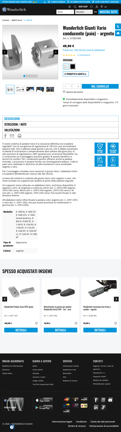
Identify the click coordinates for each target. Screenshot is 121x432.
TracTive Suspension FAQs (43, 384)
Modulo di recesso (70, 381)
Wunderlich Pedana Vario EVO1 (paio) (18, 307)
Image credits (38, 381)
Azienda (36, 373)
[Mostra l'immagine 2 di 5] (27, 76)
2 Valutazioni (84, 55)
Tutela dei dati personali (102, 421)
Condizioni (81, 421)
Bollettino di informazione (12, 366)
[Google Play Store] (43, 407)
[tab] (60, 118)
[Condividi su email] (12, 136)
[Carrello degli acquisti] (117, 6)
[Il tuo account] (96, 6)
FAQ (64, 377)
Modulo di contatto (100, 380)
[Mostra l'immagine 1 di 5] (24, 76)
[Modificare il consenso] (12, 426)
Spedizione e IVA (69, 370)
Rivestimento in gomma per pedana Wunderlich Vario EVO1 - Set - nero (57, 308)
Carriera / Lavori (39, 377)
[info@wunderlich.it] (118, 33)
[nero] (73, 67)
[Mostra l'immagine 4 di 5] (33, 76)
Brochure (6, 370)
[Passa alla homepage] (14, 9)
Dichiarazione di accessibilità (104, 426)
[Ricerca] (75, 6)
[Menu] (69, 6)
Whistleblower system (101, 384)
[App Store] (43, 400)
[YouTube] (110, 400)
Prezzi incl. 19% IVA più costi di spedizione (84, 49)
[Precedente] (4, 52)
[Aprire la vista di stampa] (19, 136)
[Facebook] (95, 400)
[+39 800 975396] (118, 26)
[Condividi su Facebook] (5, 136)
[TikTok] (103, 407)
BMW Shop (83, 6)
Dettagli (20, 330)
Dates (35, 366)
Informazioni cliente (71, 366)
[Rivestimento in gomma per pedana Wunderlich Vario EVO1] (60, 291)
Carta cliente (38, 370)
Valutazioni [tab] (12, 130)
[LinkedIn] (95, 407)
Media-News (7, 373)
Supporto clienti (99, 376)
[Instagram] (103, 400)
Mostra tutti (108, 11)
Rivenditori (67, 373)
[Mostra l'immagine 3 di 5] (30, 76)
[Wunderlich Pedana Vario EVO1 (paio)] (21, 291)
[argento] (66, 67)
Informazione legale (62, 421)
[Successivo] (55, 52)
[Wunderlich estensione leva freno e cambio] (100, 291)
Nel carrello (100, 86)
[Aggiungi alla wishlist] (36, 323)
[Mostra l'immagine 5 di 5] (36, 76)
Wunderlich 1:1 (99, 373)
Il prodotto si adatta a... (76, 73)
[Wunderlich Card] (13, 404)
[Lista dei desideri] (91, 6)
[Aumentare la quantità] (78, 86)
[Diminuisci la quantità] (65, 86)
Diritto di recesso (77, 426)
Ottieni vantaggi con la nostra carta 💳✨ (19, 1)
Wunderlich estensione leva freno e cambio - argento (97, 308)
